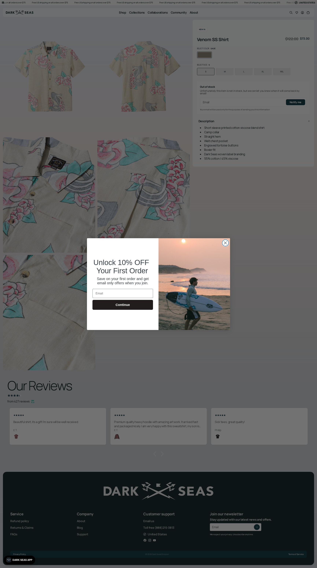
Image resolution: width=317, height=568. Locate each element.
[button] (19, 560)
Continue (123, 305)
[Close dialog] (225, 243)
